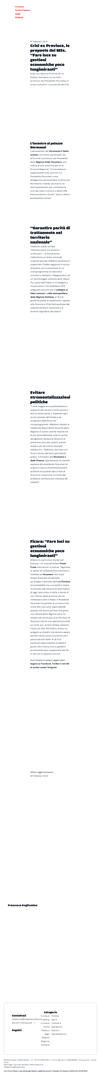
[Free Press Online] (86, 5)
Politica (55, 1015)
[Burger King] (50, 749)
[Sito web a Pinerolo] (19, 1067)
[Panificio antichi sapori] (50, 341)
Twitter (56, 663)
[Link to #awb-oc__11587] (8, 12)
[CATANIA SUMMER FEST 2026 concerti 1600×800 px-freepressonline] (50, 317)
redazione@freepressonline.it (27, 1019)
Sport (54, 1019)
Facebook (46, 663)
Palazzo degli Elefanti (45, 1034)
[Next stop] (50, 204)
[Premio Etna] (50, 368)
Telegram (52, 667)
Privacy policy (84, 1060)
